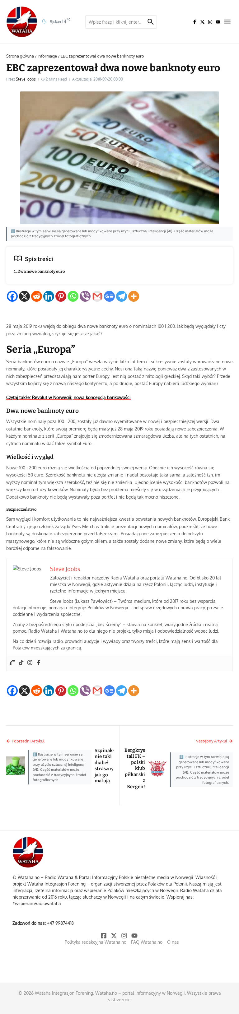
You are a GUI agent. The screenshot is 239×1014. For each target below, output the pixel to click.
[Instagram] (30, 663)
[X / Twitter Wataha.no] (202, 22)
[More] (133, 296)
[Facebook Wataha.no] (194, 22)
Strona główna (20, 55)
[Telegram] (121, 296)
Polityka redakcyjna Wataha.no (95, 942)
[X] (24, 296)
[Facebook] (12, 296)
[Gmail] (97, 296)
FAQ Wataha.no (146, 942)
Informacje (47, 55)
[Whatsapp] (73, 296)
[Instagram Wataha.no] (210, 22)
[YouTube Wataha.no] (218, 22)
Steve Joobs (26, 79)
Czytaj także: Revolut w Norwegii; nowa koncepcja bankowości (68, 397)
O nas (173, 942)
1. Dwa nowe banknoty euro (39, 271)
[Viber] (85, 296)
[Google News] (109, 296)
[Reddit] (36, 296)
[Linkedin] (48, 296)
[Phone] (12, 663)
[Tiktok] (21, 663)
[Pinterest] (60, 296)
